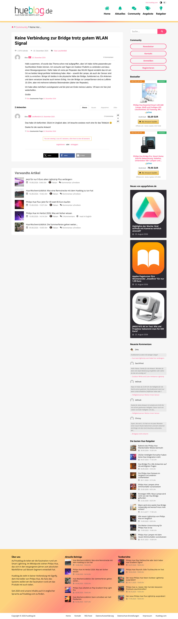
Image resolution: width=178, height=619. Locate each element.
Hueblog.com (29, 594)
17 (30, 57)
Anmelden (148, 60)
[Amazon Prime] (148, 113)
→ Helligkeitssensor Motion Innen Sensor (144, 395)
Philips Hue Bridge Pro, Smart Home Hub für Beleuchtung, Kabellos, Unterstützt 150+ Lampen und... (148, 158)
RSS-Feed (88, 616)
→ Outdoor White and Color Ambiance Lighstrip (147, 376)
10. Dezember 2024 (49, 98)
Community (22, 27)
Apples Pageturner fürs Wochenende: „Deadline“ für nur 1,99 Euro (148, 278)
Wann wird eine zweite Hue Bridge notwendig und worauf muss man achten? (152, 507)
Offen (115, 107)
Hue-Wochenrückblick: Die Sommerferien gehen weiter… (92, 580)
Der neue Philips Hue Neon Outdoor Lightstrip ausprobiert (145, 579)
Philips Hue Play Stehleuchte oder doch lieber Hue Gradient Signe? (144, 561)
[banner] (33, 10)
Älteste (84, 107)
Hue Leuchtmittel (60, 51)
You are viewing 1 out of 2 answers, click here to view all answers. (67, 138)
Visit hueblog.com (152, 2)
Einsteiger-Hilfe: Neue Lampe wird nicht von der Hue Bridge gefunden (152, 496)
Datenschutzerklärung (105, 616)
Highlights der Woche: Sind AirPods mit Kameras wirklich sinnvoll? (146, 228)
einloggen (74, 144)
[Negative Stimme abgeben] (118, 121)
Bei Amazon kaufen (149, 122)
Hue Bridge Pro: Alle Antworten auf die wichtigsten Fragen (152, 465)
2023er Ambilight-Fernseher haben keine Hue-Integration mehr (152, 456)
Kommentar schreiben (71, 182)
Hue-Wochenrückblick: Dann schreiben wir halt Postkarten (92, 598)
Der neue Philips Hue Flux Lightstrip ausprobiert (145, 596)
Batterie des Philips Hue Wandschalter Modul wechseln (150, 447)
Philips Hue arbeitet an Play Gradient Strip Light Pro (92, 589)
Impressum (147, 616)
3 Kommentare (69, 216)
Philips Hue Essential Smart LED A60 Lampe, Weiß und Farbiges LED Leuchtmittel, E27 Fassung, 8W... (148, 107)
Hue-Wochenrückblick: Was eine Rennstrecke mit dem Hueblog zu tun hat (93, 561)
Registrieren (148, 68)
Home (68, 616)
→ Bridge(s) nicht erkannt (139, 434)
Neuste (93, 107)
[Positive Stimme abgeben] (118, 115)
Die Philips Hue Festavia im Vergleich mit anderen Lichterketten (149, 475)
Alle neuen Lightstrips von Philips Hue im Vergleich (151, 517)
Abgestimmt (105, 107)
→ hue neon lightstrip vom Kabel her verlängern (147, 358)
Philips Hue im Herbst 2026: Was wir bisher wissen (90, 570)
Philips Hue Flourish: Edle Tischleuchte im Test (145, 569)
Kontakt (148, 53)
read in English (85, 216)
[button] (50, 155)
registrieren (60, 144)
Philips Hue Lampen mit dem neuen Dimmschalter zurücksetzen (152, 536)
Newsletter (148, 46)
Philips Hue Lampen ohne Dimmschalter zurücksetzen (149, 486)
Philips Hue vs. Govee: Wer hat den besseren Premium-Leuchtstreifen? (144, 588)
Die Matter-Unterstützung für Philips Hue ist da (150, 527)
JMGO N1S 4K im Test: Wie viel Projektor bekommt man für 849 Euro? (148, 328)
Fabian (54, 182)
